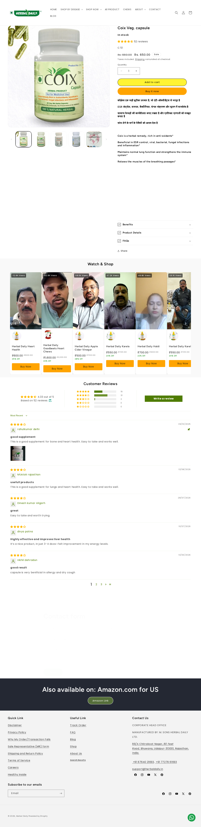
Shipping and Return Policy (25, 753)
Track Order (78, 725)
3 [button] (101, 584)
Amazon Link (100, 700)
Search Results (78, 760)
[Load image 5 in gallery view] (94, 139)
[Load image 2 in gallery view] (41, 139)
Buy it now (152, 91)
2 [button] (96, 584)
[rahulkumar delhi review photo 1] (17, 453)
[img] (18, 424)
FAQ (73, 732)
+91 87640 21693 (143, 762)
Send (53, 672)
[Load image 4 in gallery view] (76, 139)
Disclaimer (15, 725)
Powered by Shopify (38, 816)
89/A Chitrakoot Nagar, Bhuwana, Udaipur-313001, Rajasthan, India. (160, 748)
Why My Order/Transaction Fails (29, 739)
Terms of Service (19, 760)
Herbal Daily (22, 816)
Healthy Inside (17, 774)
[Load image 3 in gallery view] (59, 139)
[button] (71, 9)
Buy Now (25, 366)
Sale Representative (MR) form (28, 746)
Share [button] (124, 250)
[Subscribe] (60, 793)
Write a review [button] (164, 398)
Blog (73, 739)
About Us (76, 753)
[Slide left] (11, 139)
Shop (73, 746)
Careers (13, 767)
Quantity (122, 64)
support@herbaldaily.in (147, 769)
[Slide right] (106, 139)
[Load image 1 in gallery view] (24, 139)
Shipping (140, 59)
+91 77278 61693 (166, 762)
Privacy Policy (17, 732)
